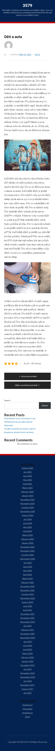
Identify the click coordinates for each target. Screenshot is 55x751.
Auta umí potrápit (29, 376)
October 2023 (27, 555)
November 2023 (27, 551)
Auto (37, 54)
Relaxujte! (8, 425)
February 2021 (27, 630)
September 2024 (27, 511)
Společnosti (27, 713)
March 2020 (27, 653)
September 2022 (27, 598)
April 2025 (27, 484)
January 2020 (27, 661)
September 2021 (27, 622)
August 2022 (27, 602)
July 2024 (27, 519)
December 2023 (27, 547)
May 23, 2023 (25, 54)
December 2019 (27, 665)
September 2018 (27, 677)
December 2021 (27, 614)
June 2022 (27, 606)
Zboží (27, 716)
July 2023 (27, 562)
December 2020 (27, 634)
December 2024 (27, 499)
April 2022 (27, 610)
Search (7, 400)
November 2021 (27, 618)
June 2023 (27, 566)
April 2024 (27, 531)
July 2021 (27, 626)
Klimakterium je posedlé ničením (18, 422)
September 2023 (27, 559)
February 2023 (27, 582)
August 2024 (27, 515)
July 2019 (27, 669)
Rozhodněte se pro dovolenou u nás (20, 418)
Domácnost (27, 705)
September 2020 (27, 637)
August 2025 (27, 468)
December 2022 (27, 586)
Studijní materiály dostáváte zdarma (19, 428)
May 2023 (27, 570)
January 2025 (27, 495)
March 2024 (27, 535)
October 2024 (27, 507)
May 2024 (27, 527)
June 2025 (27, 476)
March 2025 (27, 488)
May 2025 (27, 480)
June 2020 (27, 645)
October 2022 (27, 594)
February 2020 (27, 657)
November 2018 (27, 673)
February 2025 (27, 491)
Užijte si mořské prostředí (26, 385)
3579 (27, 5)
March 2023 (27, 578)
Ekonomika (27, 709)
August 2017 (27, 689)
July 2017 (27, 693)
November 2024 (27, 503)
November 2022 (27, 590)
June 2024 (27, 523)
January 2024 (27, 543)
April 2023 (27, 574)
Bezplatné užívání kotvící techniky (19, 432)
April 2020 (27, 649)
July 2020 (27, 641)
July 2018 (27, 681)
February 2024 (27, 539)
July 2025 (27, 472)
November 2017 (27, 685)
